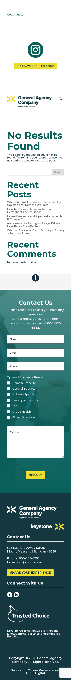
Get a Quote (15, 14)
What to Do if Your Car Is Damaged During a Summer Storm (35, 232)
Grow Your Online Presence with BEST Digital (36, 671)
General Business (23, 388)
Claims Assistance (23, 417)
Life (14, 406)
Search (58, 172)
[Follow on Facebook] (9, 594)
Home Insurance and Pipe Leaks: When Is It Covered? (34, 218)
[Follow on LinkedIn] (16, 594)
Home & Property (24, 383)
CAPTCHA (13, 464)
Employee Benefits (25, 400)
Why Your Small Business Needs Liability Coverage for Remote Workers (34, 204)
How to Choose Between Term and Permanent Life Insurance (30, 211)
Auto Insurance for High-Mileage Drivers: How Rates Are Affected (34, 225)
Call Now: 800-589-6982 (35, 66)
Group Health (21, 411)
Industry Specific (23, 394)
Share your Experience (30, 572)
